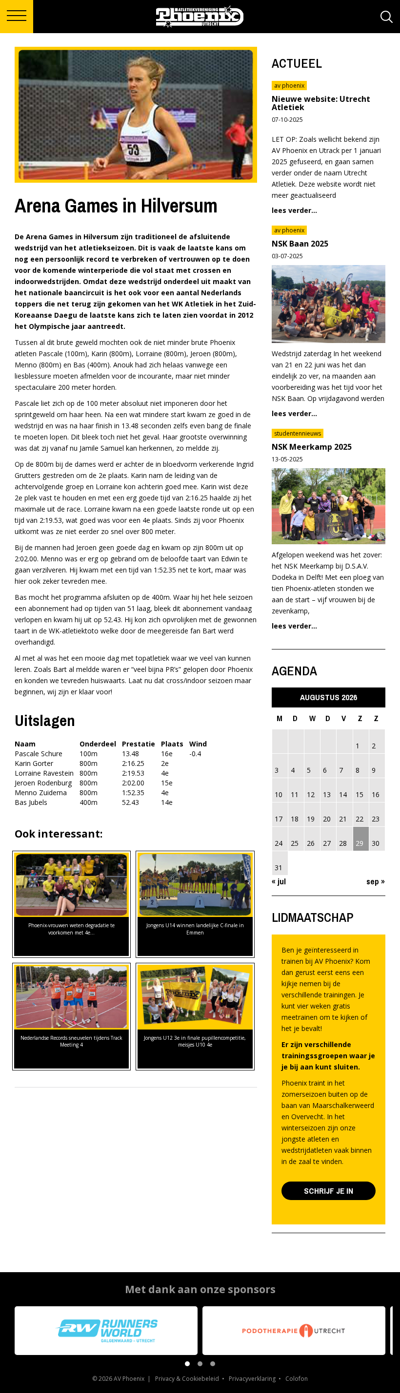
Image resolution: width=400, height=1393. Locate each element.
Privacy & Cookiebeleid (187, 1378)
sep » (375, 881)
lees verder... (294, 210)
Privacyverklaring (252, 1378)
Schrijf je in (328, 1190)
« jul (279, 881)
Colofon (296, 1378)
